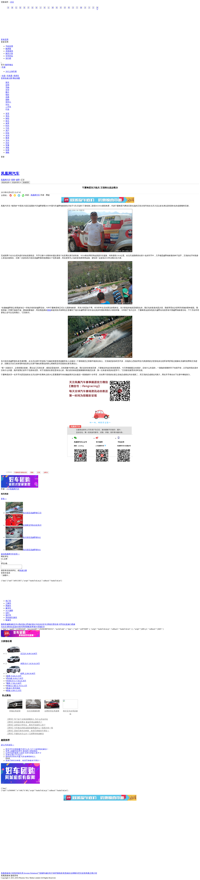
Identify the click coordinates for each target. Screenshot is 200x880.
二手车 (8, 107)
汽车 (7, 128)
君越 (73, 624)
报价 (7, 95)
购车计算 (9, 53)
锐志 (51, 624)
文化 (7, 140)
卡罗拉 (61, 624)
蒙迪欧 (11, 624)
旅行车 (8, 615)
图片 (7, 92)
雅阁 (3, 624)
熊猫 (49, 310)
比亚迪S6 (15, 627)
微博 (7, 65)
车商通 (9, 76)
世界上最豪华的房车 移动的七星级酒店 (22, 751)
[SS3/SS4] (100, 251)
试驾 (7, 85)
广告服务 (41, 873)
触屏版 (8, 49)
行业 (7, 109)
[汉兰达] (13, 654)
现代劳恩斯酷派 (25, 627)
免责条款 (66, 873)
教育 (7, 138)
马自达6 (39, 624)
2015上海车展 (11, 71)
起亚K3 (23, 624)
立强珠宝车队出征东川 (32, 525)
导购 (7, 87)
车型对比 (9, 56)
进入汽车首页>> (7, 745)
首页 (7, 114)
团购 (7, 99)
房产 (7, 131)
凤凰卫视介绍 (91, 873)
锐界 (22, 673)
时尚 (7, 126)
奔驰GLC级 (11, 686)
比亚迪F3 (67, 624)
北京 (12, 2)
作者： (3, 489)
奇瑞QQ (35, 627)
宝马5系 (46, 624)
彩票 (7, 150)
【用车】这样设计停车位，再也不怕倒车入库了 (26, 725)
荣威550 (41, 627)
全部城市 (97, 8)
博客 (7, 148)
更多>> (4, 499)
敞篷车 (8, 620)
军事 (7, 145)
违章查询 (9, 51)
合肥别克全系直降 (51, 711)
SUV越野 (9, 611)
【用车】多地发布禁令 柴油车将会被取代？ (24, 722)
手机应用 (9, 46)
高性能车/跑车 (11, 618)
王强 (38, 472)
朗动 (9, 627)
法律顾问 (74, 873)
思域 (28, 624)
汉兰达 (23, 654)
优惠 (7, 97)
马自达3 (4, 627)
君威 (6, 624)
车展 (3, 67)
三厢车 (8, 603)
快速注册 (8, 78)
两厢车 (8, 606)
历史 (7, 143)
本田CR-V (24, 664)
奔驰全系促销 (14, 711)
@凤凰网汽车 (13, 489)
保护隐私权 (57, 873)
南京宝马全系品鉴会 (70, 712)
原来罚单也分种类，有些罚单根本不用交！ (23, 760)
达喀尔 (46, 472)
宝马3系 (17, 624)
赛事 (13, 180)
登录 (3, 78)
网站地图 (16, 78)
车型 (7, 90)
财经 (7, 118)
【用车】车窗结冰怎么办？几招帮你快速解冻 (25, 734)
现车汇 (8, 102)
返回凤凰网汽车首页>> (10, 554)
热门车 (8, 601)
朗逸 (8, 691)
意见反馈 (82, 873)
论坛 (7, 104)
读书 (7, 135)
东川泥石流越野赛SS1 (32, 550)
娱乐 (7, 121)
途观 (8, 676)
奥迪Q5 (9, 688)
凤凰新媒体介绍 (7, 873)
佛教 (7, 152)
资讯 (7, 116)
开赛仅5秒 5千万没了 (14, 755)
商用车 (16, 76)
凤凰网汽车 (10, 173)
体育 (7, 123)
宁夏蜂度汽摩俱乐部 (20, 472)
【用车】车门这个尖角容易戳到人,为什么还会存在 (27, 719)
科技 (7, 133)
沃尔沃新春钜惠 (33, 711)
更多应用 (4, 39)
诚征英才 (49, 873)
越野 (18, 180)
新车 (7, 82)
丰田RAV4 (10, 681)
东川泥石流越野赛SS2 (32, 537)
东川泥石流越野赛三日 (32, 513)
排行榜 (8, 58)
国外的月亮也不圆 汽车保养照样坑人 (21, 756)
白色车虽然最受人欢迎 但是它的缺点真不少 (23, 753)
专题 (3, 76)
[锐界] (13, 673)
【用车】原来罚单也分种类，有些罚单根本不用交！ (28, 731)
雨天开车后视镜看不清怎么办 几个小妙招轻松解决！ (27, 749)
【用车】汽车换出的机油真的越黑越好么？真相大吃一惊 (30, 728)
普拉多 (55, 624)
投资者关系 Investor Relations (25, 873)
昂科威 (9, 678)
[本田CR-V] (13, 664)
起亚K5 (33, 624)
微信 (11, 65)
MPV (8, 613)
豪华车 (8, 608)
